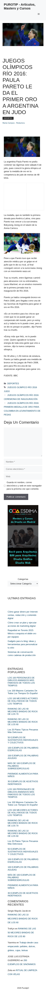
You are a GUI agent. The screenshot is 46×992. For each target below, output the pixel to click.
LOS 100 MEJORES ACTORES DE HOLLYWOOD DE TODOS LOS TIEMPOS (23, 701)
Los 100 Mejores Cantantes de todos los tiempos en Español (23, 691)
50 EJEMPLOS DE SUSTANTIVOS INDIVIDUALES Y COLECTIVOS (23, 740)
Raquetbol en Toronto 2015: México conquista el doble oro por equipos (22, 633)
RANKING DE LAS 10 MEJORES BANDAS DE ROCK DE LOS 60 (23, 722)
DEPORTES (8, 118)
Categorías (23, 579)
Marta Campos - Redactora (14, 123)
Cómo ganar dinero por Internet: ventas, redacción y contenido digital (23, 615)
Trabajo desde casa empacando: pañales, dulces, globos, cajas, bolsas (23, 946)
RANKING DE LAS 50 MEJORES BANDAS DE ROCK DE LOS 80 (22, 932)
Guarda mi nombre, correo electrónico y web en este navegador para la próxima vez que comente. (24, 485)
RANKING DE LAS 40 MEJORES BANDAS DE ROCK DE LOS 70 (23, 711)
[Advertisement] (15, 198)
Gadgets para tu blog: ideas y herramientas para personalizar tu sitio (22, 644)
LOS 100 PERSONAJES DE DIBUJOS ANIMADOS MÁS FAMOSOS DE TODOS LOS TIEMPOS (21, 682)
